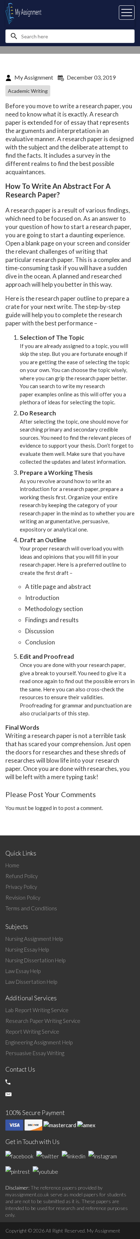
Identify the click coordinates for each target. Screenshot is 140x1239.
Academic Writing (28, 91)
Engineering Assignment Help (39, 1042)
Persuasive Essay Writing (34, 1053)
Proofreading (36, 705)
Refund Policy (21, 876)
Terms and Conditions (31, 908)
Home (12, 865)
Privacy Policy (21, 886)
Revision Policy (22, 897)
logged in (46, 808)
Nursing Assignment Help (34, 938)
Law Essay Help (23, 971)
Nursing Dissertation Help (35, 960)
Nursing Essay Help (27, 949)
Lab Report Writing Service (37, 1010)
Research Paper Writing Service (42, 1021)
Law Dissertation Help (31, 981)
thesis (47, 497)
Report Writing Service (32, 1031)
